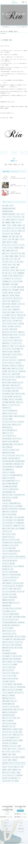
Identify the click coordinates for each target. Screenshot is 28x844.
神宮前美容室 (22, 757)
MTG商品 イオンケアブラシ (15, 337)
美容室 (7, 205)
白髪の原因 (4, 769)
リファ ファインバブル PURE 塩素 (8, 591)
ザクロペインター (14, 231)
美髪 (22, 767)
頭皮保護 (7, 250)
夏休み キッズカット (18, 340)
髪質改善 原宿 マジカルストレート (8, 698)
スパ (19, 778)
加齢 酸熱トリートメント (6, 290)
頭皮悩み (13, 754)
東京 (23, 217)
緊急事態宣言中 (5, 236)
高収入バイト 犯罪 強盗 (6, 661)
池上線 (13, 236)
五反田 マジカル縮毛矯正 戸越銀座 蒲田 (9, 483)
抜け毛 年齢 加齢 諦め (6, 438)
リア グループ (9, 217)
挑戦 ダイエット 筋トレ (6, 734)
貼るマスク (9, 228)
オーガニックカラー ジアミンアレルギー (9, 357)
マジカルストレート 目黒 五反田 (8, 472)
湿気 (3, 273)
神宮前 (19, 746)
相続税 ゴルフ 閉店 (6, 528)
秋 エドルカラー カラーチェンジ (8, 377)
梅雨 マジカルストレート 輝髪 (8, 645)
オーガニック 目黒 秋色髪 (7, 396)
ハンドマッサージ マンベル (16, 343)
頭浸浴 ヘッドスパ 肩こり (19, 709)
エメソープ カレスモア (6, 348)
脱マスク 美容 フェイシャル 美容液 (9, 594)
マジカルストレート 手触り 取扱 (8, 563)
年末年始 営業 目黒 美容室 (7, 636)
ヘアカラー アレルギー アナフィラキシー (9, 323)
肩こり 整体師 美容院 (13, 778)
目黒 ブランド (11, 363)
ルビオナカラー (21, 219)
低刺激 (17, 270)
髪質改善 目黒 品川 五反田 (7, 647)
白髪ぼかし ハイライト (6, 374)
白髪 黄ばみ (11, 292)
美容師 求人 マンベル (16, 424)
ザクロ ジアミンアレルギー (7, 298)
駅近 (12, 233)
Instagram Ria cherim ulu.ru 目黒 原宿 (10, 678)
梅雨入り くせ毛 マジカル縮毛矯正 (18, 528)
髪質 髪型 (17, 295)
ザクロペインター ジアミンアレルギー (9, 360)
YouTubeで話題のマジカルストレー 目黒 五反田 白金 (12, 542)
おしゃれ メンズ (5, 337)
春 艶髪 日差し (22, 509)
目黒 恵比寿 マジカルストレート (8, 537)
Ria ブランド (4, 363)
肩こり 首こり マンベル (15, 405)
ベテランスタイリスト (6, 270)
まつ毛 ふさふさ (18, 326)
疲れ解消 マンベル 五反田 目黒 (8, 478)
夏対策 (7, 256)
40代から (21, 261)
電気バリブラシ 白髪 (21, 315)
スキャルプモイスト (5, 267)
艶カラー (13, 270)
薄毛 (13, 757)
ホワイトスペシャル (14, 253)
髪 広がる (13, 318)
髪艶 (3, 222)
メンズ (23, 225)
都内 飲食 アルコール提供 (7, 351)
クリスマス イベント (20, 455)
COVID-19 (7, 259)
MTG (3, 306)
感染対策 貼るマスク (6, 343)
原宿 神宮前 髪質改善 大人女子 (8, 704)
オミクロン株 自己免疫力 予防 (8, 466)
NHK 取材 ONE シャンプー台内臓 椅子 (9, 743)
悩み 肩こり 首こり (17, 396)
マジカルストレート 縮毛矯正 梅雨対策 (9, 597)
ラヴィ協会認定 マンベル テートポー (9, 580)
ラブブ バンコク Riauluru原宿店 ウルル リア (10, 737)
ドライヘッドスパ (18, 278)
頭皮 (3, 259)
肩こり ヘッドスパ (19, 312)
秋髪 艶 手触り (15, 391)
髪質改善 (7, 219)
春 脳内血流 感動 (18, 466)
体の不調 (9, 769)
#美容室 (10, 164)
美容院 (18, 264)
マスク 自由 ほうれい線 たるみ (8, 586)
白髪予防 (9, 760)
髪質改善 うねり (5, 295)
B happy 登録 (8, 306)
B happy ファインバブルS (6, 320)
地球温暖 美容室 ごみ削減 (7, 659)
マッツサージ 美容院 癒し (7, 684)
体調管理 (13, 312)
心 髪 (13, 751)
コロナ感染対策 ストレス (6, 281)
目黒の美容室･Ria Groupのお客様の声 (8, 214)
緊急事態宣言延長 (21, 273)
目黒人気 (19, 231)
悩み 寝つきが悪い (18, 399)
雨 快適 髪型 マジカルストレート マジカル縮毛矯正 (12, 506)
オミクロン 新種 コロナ (18, 444)
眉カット (10, 273)
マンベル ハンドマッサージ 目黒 (8, 455)
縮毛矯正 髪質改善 (5, 284)
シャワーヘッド (14, 245)
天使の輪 (18, 772)
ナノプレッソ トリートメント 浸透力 (9, 675)
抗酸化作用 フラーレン (16, 301)
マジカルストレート (21, 748)
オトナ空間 (4, 748)
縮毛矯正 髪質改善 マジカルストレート (9, 701)
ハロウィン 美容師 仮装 (17, 661)
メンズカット (4, 239)
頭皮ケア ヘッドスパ (14, 346)
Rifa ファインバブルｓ (6, 245)
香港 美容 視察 (18, 645)
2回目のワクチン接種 (15, 374)
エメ (3, 256)
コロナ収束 (10, 275)
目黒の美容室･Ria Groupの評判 (7, 211)
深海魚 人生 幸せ (17, 588)
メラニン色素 (4, 292)
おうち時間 (14, 225)
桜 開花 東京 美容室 (6, 500)
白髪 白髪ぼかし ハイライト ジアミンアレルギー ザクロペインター (13, 763)
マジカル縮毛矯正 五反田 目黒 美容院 (9, 486)
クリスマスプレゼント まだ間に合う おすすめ (10, 450)
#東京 (6, 164)
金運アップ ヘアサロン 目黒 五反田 (9, 514)
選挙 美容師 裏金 (17, 659)
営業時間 (13, 222)
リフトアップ (18, 751)
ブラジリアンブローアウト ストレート (9, 633)
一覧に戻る (14, 153)
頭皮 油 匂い (18, 363)
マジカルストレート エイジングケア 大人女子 (10, 706)
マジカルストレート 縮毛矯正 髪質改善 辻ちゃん (11, 503)
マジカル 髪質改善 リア (6, 656)
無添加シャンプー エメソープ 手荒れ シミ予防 (11, 718)
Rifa (13, 228)
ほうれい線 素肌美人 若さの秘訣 (19, 616)
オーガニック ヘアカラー (6, 309)
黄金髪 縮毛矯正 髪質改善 (7, 444)
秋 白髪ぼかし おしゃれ (20, 377)
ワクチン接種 (4, 275)
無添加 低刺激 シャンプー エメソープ (9, 746)
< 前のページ (4, 153)
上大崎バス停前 (17, 233)
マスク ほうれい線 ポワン (7, 525)
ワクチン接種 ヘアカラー (17, 320)
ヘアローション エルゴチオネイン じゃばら (10, 619)
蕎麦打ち (17, 239)
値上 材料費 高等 (19, 586)
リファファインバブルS (15, 306)
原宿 (3, 751)
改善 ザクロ (12, 681)
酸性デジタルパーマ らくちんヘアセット (9, 332)
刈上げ (10, 239)
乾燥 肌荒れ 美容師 (6, 625)
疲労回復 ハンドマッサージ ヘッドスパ (9, 413)
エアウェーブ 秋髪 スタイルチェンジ (9, 436)
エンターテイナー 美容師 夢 (7, 628)
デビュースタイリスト (6, 233)
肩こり (11, 261)
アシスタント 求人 (21, 304)
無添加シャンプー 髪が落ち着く (8, 695)
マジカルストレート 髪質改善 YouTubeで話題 (10, 614)
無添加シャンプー (17, 767)
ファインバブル (18, 228)
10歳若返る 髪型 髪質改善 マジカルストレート (11, 602)
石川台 (14, 264)
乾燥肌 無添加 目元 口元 (19, 464)
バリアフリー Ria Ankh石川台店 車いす (9, 410)
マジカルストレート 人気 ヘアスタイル (9, 553)
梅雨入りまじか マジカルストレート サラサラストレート (12, 642)
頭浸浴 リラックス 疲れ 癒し (8, 670)
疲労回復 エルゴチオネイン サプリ (8, 631)
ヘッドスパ (22, 239)
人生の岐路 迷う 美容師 (17, 729)
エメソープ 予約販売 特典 (19, 566)
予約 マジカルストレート (19, 692)
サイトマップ (21, 831)
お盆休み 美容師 (17, 351)
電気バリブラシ (9, 242)
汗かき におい (13, 315)
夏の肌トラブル (21, 365)
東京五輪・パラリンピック (18, 275)
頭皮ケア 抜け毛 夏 (6, 650)
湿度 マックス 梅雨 (18, 647)
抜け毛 (16, 259)
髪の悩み (16, 757)
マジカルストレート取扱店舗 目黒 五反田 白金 (11, 551)
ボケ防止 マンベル (19, 402)
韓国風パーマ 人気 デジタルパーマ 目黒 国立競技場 (12, 689)
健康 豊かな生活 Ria (15, 625)
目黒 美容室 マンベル (6, 407)
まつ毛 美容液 (10, 326)
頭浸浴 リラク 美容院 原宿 (7, 720)
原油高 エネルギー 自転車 (7, 494)
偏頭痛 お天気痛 (21, 287)
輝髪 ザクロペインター (18, 298)
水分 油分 (10, 767)
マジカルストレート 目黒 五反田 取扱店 (9, 572)
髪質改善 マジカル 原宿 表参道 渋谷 (9, 712)
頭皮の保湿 (13, 267)
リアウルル (4, 760)
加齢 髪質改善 (15, 290)
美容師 (20, 732)
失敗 (17, 267)
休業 (17, 222)
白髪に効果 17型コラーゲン (7, 427)
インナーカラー (21, 245)
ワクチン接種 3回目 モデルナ (19, 494)
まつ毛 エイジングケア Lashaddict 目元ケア (10, 673)
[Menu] (25, 1)
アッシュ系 (4, 247)
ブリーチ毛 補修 (5, 681)
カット (3, 219)
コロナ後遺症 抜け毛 (21, 360)
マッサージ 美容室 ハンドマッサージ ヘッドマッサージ (12, 388)
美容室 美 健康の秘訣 (6, 583)
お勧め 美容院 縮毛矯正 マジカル (8, 492)
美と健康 (19, 225)
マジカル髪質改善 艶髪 (19, 523)
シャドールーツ (10, 247)
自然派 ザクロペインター (15, 385)
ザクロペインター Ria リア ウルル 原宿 (10, 732)
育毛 (19, 259)
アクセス (3, 217)
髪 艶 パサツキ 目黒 (17, 656)
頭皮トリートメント (14, 250)
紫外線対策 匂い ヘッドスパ (19, 525)
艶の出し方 (13, 772)
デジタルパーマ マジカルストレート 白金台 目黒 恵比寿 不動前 (13, 557)
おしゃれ (3, 228)
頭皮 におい (22, 346)
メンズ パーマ (22, 334)
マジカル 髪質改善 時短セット (8, 469)
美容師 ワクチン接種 (6, 304)
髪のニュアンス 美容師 (6, 382)
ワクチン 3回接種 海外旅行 (18, 520)
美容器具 (3, 242)
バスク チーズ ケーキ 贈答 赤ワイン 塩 (10, 577)
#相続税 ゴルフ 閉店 (18, 164)
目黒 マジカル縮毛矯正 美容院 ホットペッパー (11, 480)
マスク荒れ (4, 264)
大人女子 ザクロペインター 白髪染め (9, 723)
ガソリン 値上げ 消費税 (6, 616)
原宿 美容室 (4, 778)
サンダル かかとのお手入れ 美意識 (8, 548)
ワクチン (11, 259)
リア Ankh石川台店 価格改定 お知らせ (9, 622)
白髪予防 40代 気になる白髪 (19, 416)
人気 (21, 236)
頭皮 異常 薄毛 (5, 365)
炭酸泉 (3, 250)
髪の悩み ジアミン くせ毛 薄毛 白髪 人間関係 (11, 574)
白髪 (18, 261)
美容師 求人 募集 (13, 329)
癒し (20, 769)
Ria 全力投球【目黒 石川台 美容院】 (9, 653)
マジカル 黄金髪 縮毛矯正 (7, 464)
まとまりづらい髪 (20, 318)
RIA (12, 278)
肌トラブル (10, 264)
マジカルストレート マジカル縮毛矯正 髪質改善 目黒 (12, 475)
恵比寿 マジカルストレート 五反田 (8, 534)
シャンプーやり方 (5, 261)
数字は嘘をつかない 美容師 (7, 334)
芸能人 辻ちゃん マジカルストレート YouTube (10, 539)
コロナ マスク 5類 (20, 591)
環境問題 (16, 256)
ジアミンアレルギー (5, 231)
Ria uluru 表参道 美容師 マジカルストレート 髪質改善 (12, 740)
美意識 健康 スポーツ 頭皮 (7, 569)
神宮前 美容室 (19, 775)
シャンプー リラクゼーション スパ (8, 775)
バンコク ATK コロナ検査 (7, 520)
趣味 (13, 239)
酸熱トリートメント (5, 253)
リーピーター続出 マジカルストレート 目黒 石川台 (11, 608)
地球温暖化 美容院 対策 (6, 729)
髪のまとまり (4, 767)
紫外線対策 (11, 256)
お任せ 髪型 (21, 323)
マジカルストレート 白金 (6, 531)
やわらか (14, 273)
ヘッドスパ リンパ (5, 287)
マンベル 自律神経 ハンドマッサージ (9, 611)
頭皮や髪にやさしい (16, 309)
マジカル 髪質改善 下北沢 (7, 639)
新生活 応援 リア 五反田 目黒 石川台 (9, 509)
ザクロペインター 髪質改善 (7, 419)
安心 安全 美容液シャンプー (17, 348)
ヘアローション (22, 256)
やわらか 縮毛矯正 (14, 284)
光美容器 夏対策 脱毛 (6, 605)
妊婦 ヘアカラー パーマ (13, 371)
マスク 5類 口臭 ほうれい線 (17, 583)
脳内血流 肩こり (21, 332)
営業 (10, 236)
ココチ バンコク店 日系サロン (8, 523)
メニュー (22, 214)
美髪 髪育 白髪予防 (21, 687)
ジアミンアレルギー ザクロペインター (9, 421)
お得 (24, 231)
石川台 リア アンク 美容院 (20, 636)
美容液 (23, 253)
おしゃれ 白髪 (17, 292)
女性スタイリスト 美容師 (20, 393)
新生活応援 (16, 247)
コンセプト (11, 205)
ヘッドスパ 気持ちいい (6, 278)
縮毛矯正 (15, 242)
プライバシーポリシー (17, 217)
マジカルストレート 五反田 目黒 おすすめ (10, 489)
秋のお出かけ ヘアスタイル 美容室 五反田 (10, 441)
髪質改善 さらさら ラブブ (18, 734)
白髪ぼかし (22, 247)
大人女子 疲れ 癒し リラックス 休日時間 (10, 781)
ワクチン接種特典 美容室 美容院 (8, 402)
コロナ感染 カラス (13, 365)
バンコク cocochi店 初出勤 (19, 517)
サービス (18, 214)
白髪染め (3, 225)
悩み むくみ (11, 399)
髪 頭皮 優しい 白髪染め (7, 416)
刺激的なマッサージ (5, 346)
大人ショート (14, 748)
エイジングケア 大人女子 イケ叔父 (8, 667)
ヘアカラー (9, 225)
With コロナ (16, 334)
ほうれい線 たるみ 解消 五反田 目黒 (9, 560)
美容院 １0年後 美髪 (18, 684)
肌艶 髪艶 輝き (21, 622)
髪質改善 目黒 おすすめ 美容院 (8, 452)
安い (20, 222)
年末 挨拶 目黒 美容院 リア (14, 458)
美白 (20, 253)
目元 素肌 (12, 295)
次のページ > (24, 153)
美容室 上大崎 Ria (5, 385)
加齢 (6, 273)
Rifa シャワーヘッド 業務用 (7, 588)
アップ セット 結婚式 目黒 (7, 692)
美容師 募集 (14, 304)
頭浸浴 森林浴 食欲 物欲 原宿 (8, 715)
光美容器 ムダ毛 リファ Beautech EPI (9, 511)
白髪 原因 (22, 290)
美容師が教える (15, 769)
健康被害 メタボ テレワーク (7, 433)
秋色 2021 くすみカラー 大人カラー (9, 379)
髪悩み (10, 754)
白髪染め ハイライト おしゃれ (17, 368)
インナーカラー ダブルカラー (17, 354)
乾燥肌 (23, 228)
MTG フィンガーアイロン (17, 438)
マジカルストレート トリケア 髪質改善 (9, 664)
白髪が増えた (14, 760)
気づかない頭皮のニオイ (6, 757)
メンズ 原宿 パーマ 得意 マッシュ (9, 687)
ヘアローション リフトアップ (7, 340)
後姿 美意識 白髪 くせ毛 (7, 566)
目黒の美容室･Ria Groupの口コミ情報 (8, 208)
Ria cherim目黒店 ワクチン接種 (8, 393)
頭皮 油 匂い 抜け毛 (6, 424)
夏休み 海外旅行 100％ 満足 (19, 639)
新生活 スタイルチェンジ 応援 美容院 (9, 497)
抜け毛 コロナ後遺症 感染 (7, 447)
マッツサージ (8, 751)
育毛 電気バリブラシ (6, 318)
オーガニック (22, 270)
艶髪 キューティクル (6, 772)
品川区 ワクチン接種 (6, 354)
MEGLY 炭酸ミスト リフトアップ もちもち (10, 545)
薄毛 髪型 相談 (22, 371)
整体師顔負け (4, 754)
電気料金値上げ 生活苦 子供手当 (8, 600)
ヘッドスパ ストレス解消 (17, 281)
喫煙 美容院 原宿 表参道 (7, 709)
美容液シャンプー (14, 219)
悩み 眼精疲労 (5, 399)
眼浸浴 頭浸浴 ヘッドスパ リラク (8, 726)
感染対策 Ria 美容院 (6, 368)
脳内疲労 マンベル (5, 405)
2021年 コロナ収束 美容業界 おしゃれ (9, 430)
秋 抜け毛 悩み (21, 421)
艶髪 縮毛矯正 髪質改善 (19, 461)
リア (14, 261)
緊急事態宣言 (8, 222)
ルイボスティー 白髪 (6, 301)
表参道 (9, 748)
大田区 (17, 236)
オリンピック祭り (5, 329)
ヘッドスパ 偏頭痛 (5, 315)
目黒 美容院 (4, 458)
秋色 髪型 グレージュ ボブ (17, 382)
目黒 (3, 205)
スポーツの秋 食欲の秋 (6, 391)
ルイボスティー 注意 (6, 312)
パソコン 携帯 (13, 287)
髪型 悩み (4, 326)
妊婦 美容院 (4, 371)
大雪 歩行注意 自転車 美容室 (8, 461)
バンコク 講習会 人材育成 (7, 517)
